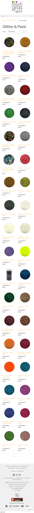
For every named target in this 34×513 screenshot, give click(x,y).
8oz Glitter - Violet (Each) (8, 75)
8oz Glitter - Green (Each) (9, 121)
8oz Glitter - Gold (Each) (8, 190)
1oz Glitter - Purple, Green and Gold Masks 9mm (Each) (8, 169)
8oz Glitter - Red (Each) (24, 168)
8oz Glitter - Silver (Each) (24, 145)
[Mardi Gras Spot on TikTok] (20, 474)
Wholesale (20, 471)
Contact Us (14, 471)
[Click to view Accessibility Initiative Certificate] (17, 500)
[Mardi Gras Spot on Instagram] (17, 474)
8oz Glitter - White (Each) (24, 214)
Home (4, 20)
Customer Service (23, 466)
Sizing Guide (15, 466)
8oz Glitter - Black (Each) (8, 283)
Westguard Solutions (17, 479)
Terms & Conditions (21, 468)
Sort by (4, 31)
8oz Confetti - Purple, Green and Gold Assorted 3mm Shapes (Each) (9, 52)
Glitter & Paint (12, 20)
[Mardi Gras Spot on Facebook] (14, 474)
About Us (8, 466)
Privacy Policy (11, 468)
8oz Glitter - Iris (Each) (8, 260)
